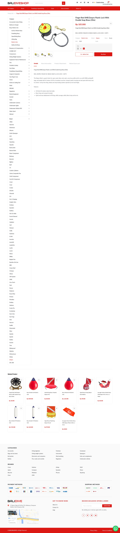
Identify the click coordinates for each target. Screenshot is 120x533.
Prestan (11, 296)
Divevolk (11, 193)
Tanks (10, 99)
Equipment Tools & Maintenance (17, 59)
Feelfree (11, 210)
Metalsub (34, 472)
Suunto (11, 342)
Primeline (11, 299)
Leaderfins (12, 245)
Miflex (11, 256)
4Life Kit (11, 124)
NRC (10, 265)
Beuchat (11, 159)
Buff (10, 165)
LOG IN (107, 4)
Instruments (59, 453)
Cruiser (11, 187)
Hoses (11, 79)
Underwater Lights (14, 105)
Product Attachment (60, 63)
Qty (78, 46)
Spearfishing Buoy (16, 36)
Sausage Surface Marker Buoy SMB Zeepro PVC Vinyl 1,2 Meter (104, 394)
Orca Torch (12, 282)
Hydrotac (11, 233)
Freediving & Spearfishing (37, 8)
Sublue (11, 339)
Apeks (11, 139)
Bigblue (11, 162)
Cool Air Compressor (14, 179)
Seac (10, 319)
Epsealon (11, 208)
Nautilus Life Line (13, 262)
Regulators (12, 91)
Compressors (12, 54)
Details (36, 63)
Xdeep (11, 357)
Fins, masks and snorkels (38, 459)
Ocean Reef (12, 268)
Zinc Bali (11, 362)
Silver (10, 331)
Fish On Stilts (12, 213)
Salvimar (11, 305)
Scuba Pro (12, 308)
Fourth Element (13, 216)
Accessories (11, 451)
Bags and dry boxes (13, 453)
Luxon (11, 251)
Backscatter (12, 147)
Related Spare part (74, 63)
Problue (11, 302)
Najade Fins (12, 259)
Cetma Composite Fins (15, 173)
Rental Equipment (13, 94)
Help (54, 510)
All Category (11, 8)
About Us (78, 8)
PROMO (11, 88)
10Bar (10, 122)
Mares (11, 253)
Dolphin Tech (12, 202)
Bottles (9, 459)
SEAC (81, 467)
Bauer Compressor (14, 153)
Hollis (10, 230)
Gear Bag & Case (13, 77)
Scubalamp (12, 311)
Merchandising (59, 456)
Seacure (11, 322)
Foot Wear (12, 68)
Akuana (11, 130)
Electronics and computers (38, 456)
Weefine (11, 351)
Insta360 (11, 242)
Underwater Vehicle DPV (15, 108)
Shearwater (12, 328)
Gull (10, 225)
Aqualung (11, 142)
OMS (10, 279)
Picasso (58, 472)
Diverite (11, 190)
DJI (10, 196)
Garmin (11, 219)
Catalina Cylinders (13, 170)
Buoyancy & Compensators (16, 48)
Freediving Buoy (16, 33)
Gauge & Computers (14, 74)
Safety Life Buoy (16, 45)
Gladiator (11, 222)
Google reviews (100, 2)
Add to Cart (85, 54)
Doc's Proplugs (13, 199)
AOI (10, 136)
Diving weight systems (37, 453)
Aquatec (11, 144)
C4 (10, 167)
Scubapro (34, 470)
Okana (11, 273)
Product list (10, 13)
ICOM (10, 236)
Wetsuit (11, 114)
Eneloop (11, 205)
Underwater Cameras (14, 102)
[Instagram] (77, 2)
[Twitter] (80, 2)
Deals (52, 8)
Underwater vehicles (85, 459)
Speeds (11, 337)
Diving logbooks (36, 451)
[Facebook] (83, 515)
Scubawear (82, 451)
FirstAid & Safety (13, 65)
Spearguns (82, 453)
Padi (10, 285)
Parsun (11, 288)
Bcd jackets (10, 456)
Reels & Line (15, 42)
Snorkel (11, 97)
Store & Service (65, 8)
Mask (10, 85)
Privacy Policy (93, 530)
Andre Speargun (13, 133)
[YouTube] (88, 2)
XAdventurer (12, 354)
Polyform (11, 291)
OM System (12, 276)
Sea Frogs (11, 316)
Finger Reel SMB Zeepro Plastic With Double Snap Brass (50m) (14, 394)
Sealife (11, 325)
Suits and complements (86, 456)
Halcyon (11, 228)
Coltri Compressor (14, 176)
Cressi (10, 182)
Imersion (11, 239)
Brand (22, 8)
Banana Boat (12, 150)
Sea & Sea (12, 314)
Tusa (10, 345)
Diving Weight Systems (15, 56)
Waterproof (12, 348)
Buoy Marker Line (13, 27)
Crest (10, 185)
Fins (10, 62)
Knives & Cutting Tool (14, 82)
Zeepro (11, 359)
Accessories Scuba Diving (15, 22)
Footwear (58, 451)
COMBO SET (12, 51)
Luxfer (11, 248)
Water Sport (12, 111)
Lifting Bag (14, 39)
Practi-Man (12, 294)
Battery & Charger (14, 25)
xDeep (57, 467)
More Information (46, 63)
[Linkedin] (84, 2)
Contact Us (55, 507)
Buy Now (103, 54)
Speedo (11, 334)
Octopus (11, 271)
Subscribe (107, 505)
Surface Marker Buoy (17, 30)
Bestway (11, 156)
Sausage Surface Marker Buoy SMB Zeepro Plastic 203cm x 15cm (68, 422)
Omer (9, 475)
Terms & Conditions (107, 530)
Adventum (12, 127)
